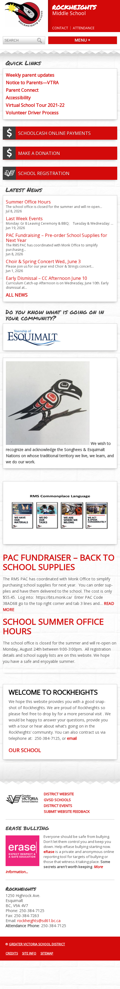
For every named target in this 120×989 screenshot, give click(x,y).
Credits (12, 953)
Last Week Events (24, 218)
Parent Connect (22, 90)
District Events (58, 805)
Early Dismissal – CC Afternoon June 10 (46, 278)
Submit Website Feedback (67, 811)
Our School (25, 750)
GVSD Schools (57, 799)
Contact (60, 28)
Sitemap (46, 953)
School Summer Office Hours (53, 626)
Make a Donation (39, 153)
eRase (49, 851)
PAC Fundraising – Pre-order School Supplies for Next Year (56, 237)
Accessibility (18, 97)
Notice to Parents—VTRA (32, 82)
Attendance (83, 28)
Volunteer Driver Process (32, 113)
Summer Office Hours (28, 202)
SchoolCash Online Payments (54, 133)
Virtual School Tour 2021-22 (35, 105)
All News (17, 295)
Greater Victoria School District (37, 944)
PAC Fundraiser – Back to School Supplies (58, 562)
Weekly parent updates (30, 75)
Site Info (29, 953)
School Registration (43, 173)
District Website (59, 793)
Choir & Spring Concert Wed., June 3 (43, 261)
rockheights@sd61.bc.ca (39, 920)
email (72, 738)
